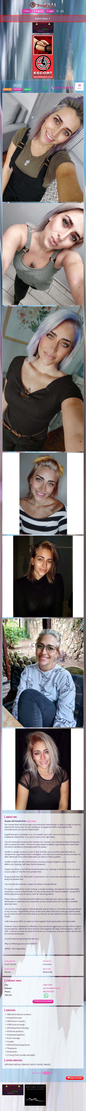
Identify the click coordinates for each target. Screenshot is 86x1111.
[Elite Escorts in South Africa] (35, 1105)
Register (39, 11)
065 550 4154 (64, 88)
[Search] (58, 11)
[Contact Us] (62, 11)
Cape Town (31, 821)
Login (50, 11)
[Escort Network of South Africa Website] (43, 77)
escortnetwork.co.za (51, 988)
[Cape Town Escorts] (43, 5)
